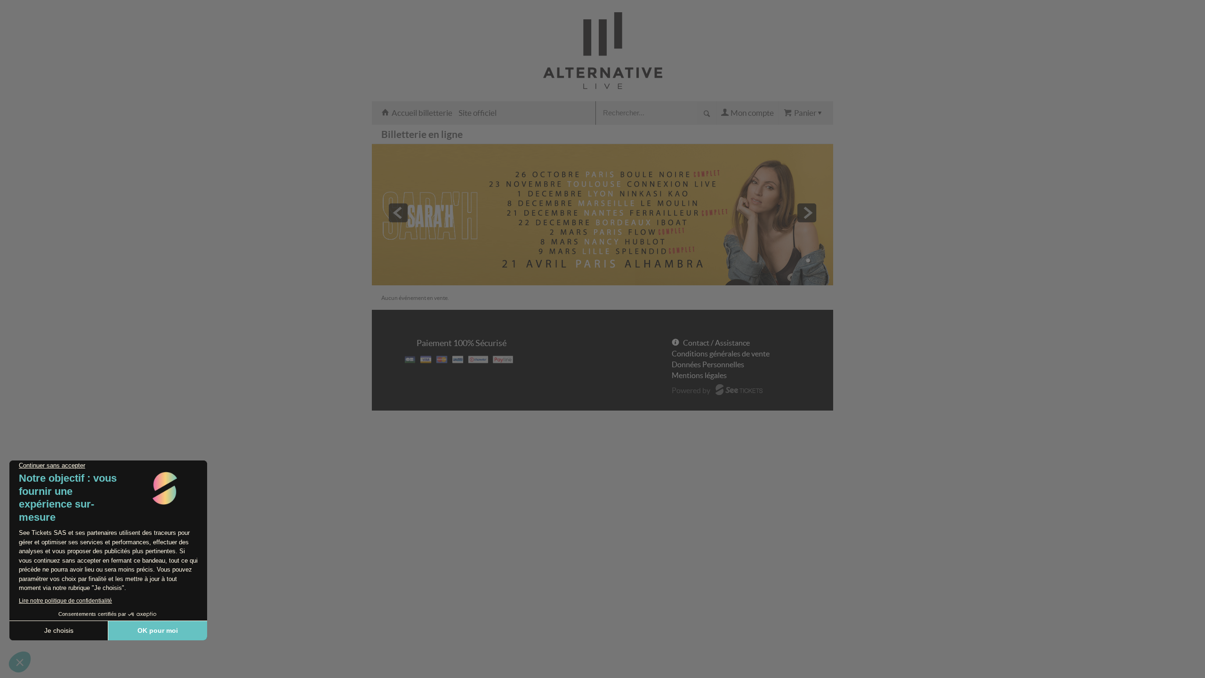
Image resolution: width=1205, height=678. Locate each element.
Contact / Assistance (716, 343)
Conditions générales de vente (721, 353)
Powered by (691, 390)
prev (398, 213)
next (807, 213)
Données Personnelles (708, 364)
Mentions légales (699, 375)
